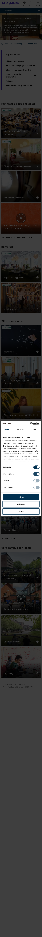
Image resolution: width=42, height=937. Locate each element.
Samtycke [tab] (7, 430)
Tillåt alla (21, 497)
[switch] (36, 474)
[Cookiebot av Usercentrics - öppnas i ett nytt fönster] (30, 423)
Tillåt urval (21, 504)
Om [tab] (34, 430)
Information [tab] (21, 430)
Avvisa (21, 511)
